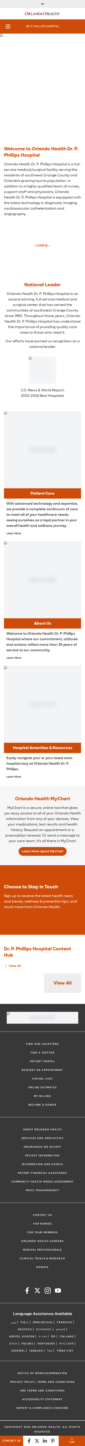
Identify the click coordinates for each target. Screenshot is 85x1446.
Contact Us (42, 1215)
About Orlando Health (42, 1129)
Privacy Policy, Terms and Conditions (42, 1382)
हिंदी (53, 1336)
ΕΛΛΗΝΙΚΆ (44, 1329)
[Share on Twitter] (37, 1441)
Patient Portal (42, 1061)
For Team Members (42, 1232)
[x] (37, 1291)
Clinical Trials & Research (42, 1258)
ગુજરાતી (60, 1329)
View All (15, 966)
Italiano (67, 1336)
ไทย (50, 1350)
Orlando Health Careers (42, 1241)
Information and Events (42, 1164)
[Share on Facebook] (29, 1441)
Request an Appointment (42, 1070)
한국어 (13, 1343)
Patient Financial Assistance (42, 1173)
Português (46, 1343)
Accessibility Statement (42, 1399)
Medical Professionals (42, 1249)
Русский (67, 1343)
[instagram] (47, 1291)
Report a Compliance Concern (42, 1408)
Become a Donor (42, 1104)
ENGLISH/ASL (43, 1322)
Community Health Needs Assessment (42, 1181)
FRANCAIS (64, 1322)
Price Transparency (43, 1190)
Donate (42, 1267)
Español (18, 1350)
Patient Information (42, 1155)
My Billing (42, 1096)
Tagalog (36, 1350)
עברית (43, 1336)
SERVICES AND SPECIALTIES (42, 1138)
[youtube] (58, 1291)
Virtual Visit (42, 1078)
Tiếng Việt (65, 1350)
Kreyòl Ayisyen (22, 1336)
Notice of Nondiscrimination (42, 1373)
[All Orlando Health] (42, 4)
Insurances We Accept (42, 1147)
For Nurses (42, 1223)
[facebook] (27, 1291)
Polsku (27, 1343)
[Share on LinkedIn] (45, 1441)
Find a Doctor (42, 1052)
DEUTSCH (25, 1329)
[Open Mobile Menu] (8, 26)
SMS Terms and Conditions (42, 1390)
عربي (13, 1322)
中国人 (24, 1322)
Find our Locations (42, 1044)
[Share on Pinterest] (53, 1441)
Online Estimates (42, 1087)
